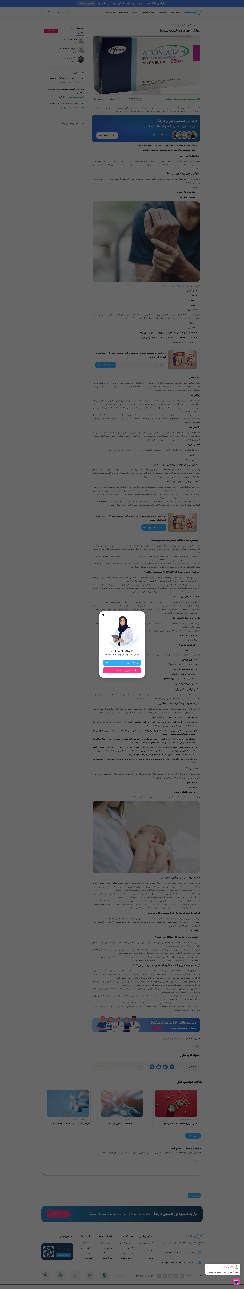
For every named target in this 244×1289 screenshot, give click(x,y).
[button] (103, 615)
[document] (122, 644)
